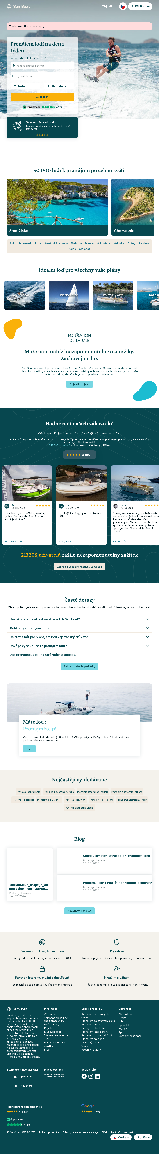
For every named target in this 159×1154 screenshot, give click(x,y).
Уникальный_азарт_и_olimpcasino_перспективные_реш (29, 888)
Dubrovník (25, 243)
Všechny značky (91, 1049)
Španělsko (125, 1025)
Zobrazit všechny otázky (79, 666)
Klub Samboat (52, 1031)
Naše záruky (51, 1024)
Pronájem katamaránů (94, 1031)
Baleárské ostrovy (56, 243)
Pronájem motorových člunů (95, 1016)
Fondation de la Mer (56, 1042)
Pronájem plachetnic (94, 1027)
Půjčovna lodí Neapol (23, 799)
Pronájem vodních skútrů (96, 1035)
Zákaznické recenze (56, 1035)
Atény (131, 243)
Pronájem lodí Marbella (28, 791)
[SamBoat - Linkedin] (97, 1076)
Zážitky (48, 1045)
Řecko (122, 1017)
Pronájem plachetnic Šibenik (79, 807)
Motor (22, 86)
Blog (47, 1049)
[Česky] (123, 6)
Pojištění (49, 1027)
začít (29, 749)
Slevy (84, 1045)
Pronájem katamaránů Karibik (92, 791)
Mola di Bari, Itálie (13, 541)
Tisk (47, 1038)
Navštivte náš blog (79, 911)
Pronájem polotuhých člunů (98, 1020)
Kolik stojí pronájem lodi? (29, 628)
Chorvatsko (126, 1014)
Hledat (43, 96)
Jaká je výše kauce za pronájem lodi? (38, 645)
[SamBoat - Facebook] (84, 1076)
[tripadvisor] (16, 1119)
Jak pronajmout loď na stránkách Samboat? (43, 654)
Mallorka (119, 243)
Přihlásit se (142, 6)
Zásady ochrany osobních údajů (81, 1132)
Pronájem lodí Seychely (49, 799)
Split (13, 243)
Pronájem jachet (91, 1024)
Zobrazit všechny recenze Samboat (79, 567)
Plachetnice (59, 86)
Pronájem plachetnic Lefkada (126, 791)
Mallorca (76, 243)
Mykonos (84, 249)
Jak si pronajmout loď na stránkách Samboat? (45, 619)
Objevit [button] (107, 6)
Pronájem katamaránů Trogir (132, 799)
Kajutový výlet (90, 1042)
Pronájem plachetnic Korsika (59, 791)
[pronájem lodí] (18, 6)
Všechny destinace (130, 1035)
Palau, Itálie (65, 541)
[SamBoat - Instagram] (90, 1076)
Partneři (115, 1132)
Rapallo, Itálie (120, 541)
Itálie (122, 1021)
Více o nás (50, 1014)
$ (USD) (142, 1137)
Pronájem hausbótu (93, 1038)
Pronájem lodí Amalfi (75, 799)
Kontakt (128, 1132)
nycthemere (24, 893)
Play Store (26, 1085)
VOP (104, 1132)
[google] (88, 1106)
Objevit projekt (79, 384)
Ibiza (38, 243)
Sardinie (144, 243)
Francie (123, 1028)
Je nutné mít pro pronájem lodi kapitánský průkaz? (49, 637)
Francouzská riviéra (97, 243)
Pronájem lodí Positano (102, 799)
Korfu (72, 249)
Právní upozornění (49, 1132)
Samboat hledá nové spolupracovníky (56, 1019)
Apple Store (26, 1076)
